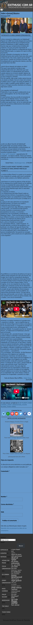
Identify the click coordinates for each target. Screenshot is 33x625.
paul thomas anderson (15, 585)
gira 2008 (17, 565)
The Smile (5, 606)
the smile (14, 599)
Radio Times (27, 378)
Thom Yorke (6, 612)
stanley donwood (15, 591)
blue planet (22, 403)
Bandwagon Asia (20, 163)
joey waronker (15, 573)
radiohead (14, 589)
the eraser (13, 594)
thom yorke (11, 406)
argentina (13, 552)
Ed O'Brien (5, 574)
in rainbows (16, 572)
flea (12, 565)
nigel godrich (16, 580)
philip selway (16, 587)
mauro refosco (15, 579)
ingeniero (19, 570)
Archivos (3, 537)
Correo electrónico (7, 504)
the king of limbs (14, 596)
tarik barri (14, 592)
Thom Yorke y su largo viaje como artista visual (16, 437)
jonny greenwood (14, 405)
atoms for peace (16, 554)
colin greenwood (16, 556)
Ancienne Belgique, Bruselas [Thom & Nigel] (16, 421)
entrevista (15, 563)
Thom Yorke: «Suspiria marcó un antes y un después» (16, 453)
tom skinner (15, 605)
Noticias (3, 557)
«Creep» (3, 154)
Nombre (4, 496)
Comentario (5, 471)
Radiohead (4, 17)
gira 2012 (14, 568)
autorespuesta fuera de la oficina (16, 456)
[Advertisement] (16, 124)
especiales (4, 550)
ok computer (14, 584)
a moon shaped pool (15, 550)
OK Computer (11, 154)
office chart (13, 582)
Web (2, 512)
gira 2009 (14, 566)
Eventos (4, 553)
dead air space (14, 558)
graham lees (14, 570)
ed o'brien (14, 561)
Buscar (3, 542)
